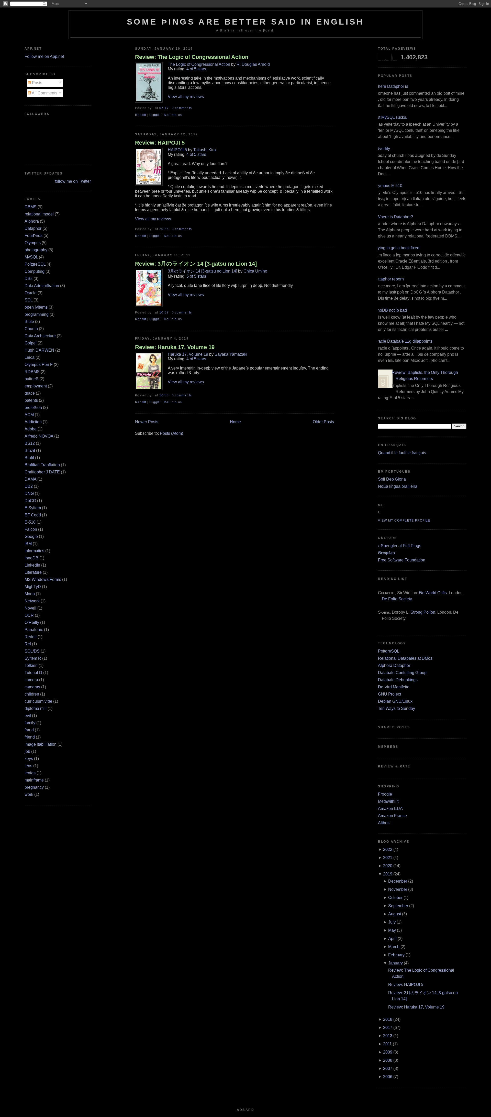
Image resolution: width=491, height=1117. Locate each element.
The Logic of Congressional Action (199, 64)
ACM (29, 415)
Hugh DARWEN (39, 350)
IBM (28, 543)
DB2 (29, 486)
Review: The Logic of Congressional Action (191, 57)
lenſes (30, 773)
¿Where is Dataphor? (393, 217)
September (398, 906)
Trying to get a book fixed (396, 248)
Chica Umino (255, 271)
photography (36, 250)
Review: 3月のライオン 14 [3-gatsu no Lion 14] (196, 264)
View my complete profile (404, 520)
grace (30, 393)
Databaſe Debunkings (398, 680)
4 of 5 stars (196, 69)
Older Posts (323, 422)
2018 (387, 1019)
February (396, 955)
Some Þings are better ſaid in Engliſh (245, 21)
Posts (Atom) (171, 433)
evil (28, 715)
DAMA (30, 479)
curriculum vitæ (38, 701)
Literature (33, 572)
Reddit (31, 637)
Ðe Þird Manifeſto (393, 687)
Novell (30, 608)
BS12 (30, 443)
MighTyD (33, 586)
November (397, 889)
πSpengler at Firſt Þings (399, 546)
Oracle (31, 293)
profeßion (33, 407)
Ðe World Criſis (433, 593)
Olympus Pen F (39, 364)
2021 (387, 857)
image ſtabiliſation (41, 744)
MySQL (31, 257)
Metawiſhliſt (388, 801)
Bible (29, 321)
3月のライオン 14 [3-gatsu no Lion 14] (202, 271)
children (32, 694)
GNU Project (389, 694)
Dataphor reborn (389, 279)
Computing (34, 271)
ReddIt (140, 115)
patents (31, 400)
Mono (30, 594)
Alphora (32, 221)
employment (36, 386)
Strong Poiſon (422, 612)
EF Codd (33, 515)
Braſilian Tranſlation (42, 465)
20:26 (164, 229)
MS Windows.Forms (43, 579)
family (30, 723)
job (27, 751)
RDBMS (32, 372)
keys (29, 758)
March (393, 947)
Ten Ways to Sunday (396, 708)
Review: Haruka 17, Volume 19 (175, 347)
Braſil (29, 458)
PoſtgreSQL (35, 264)
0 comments (182, 108)
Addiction (33, 422)
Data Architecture (40, 336)
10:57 (164, 312)
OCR (29, 615)
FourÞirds (33, 235)
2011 (387, 1044)
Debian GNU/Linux (395, 701)
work (29, 794)
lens (28, 766)
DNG (29, 493)
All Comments (44, 93)
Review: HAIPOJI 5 (160, 142)
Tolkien (31, 665)
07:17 (164, 108)
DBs (28, 278)
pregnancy (34, 787)
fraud (29, 730)
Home (235, 422)
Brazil (30, 450)
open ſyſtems (36, 307)
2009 (387, 1052)
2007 (387, 1068)
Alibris (383, 823)
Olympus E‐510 (388, 185)
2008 (387, 1060)
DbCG (30, 500)
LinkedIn (32, 565)
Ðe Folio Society (397, 599)
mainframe (34, 780)
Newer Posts (146, 422)
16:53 (164, 395)
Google (31, 536)
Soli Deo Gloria (392, 479)
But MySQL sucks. (390, 117)
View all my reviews (186, 96)
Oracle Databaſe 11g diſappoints (403, 341)
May (392, 930)
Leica (30, 357)
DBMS (31, 207)
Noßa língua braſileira (397, 486)
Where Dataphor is (391, 86)
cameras (32, 687)
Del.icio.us (173, 115)
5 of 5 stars (196, 276)
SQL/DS (32, 651)
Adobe (31, 429)
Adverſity (382, 148)
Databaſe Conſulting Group (402, 672)
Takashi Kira (204, 150)
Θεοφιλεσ (386, 553)
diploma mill (36, 708)
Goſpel (31, 343)
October (395, 897)
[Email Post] (193, 108)
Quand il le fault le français (402, 453)
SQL (28, 300)
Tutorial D (33, 672)
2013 (387, 1036)
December (397, 881)
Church (31, 329)
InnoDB (31, 558)
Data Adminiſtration (42, 286)
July (392, 922)
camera (31, 680)
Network (32, 601)
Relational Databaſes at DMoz (405, 658)
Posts (36, 83)
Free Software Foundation (401, 560)
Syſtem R (33, 658)
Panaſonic (34, 629)
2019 (387, 874)
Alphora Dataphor (394, 665)
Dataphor (33, 228)
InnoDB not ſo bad (390, 310)
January (395, 963)
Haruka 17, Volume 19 (188, 354)
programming (37, 314)
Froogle (385, 794)
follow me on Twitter (73, 181)
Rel (28, 644)
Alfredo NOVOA (39, 436)
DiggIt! (155, 115)
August (394, 914)
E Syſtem (33, 508)
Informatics (34, 551)
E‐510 (30, 522)
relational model (39, 214)
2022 (387, 849)
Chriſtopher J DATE (42, 472)
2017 (387, 1027)
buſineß (31, 379)
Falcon (31, 529)
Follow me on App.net (44, 56)
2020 (387, 866)
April (392, 938)
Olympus (33, 243)
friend (30, 737)
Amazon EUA (390, 808)
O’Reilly (32, 622)
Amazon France (392, 816)
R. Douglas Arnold (253, 64)
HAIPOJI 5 (177, 150)
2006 (387, 1077)
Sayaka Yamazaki (231, 354)
